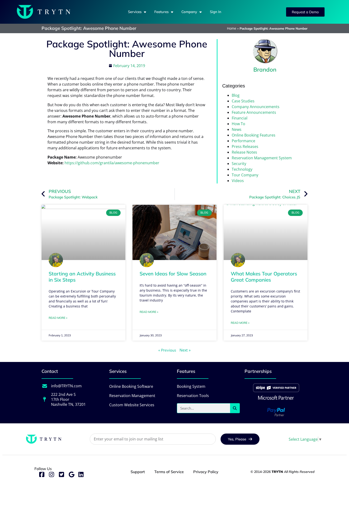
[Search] (235, 408)
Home (231, 28)
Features (161, 11)
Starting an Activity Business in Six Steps (82, 276)
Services (134, 11)
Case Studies (243, 101)
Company (189, 11)
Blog (236, 95)
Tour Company (245, 175)
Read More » (58, 318)
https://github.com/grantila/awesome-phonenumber (112, 162)
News (236, 129)
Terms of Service (169, 471)
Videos (238, 180)
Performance (243, 140)
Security (239, 163)
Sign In (215, 11)
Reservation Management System (262, 157)
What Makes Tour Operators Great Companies (264, 276)
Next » (185, 350)
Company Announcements (255, 106)
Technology (242, 169)
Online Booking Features (253, 135)
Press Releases (245, 146)
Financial (239, 118)
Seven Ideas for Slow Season (173, 273)
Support (138, 471)
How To (238, 123)
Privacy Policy (205, 471)
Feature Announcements (254, 112)
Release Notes (244, 152)
